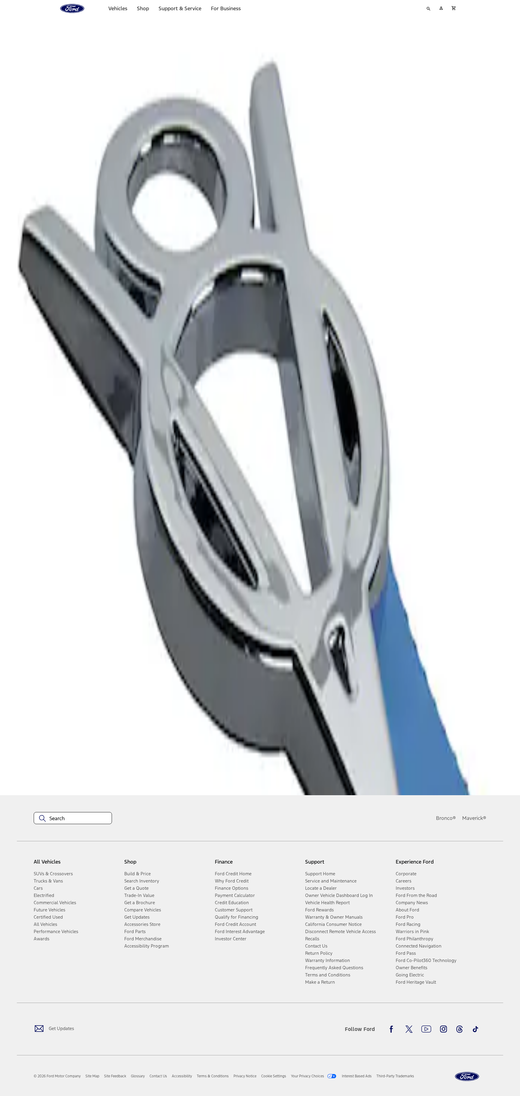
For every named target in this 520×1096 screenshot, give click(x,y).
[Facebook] (393, 1029)
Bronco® (446, 818)
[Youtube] (426, 1029)
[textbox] (73, 818)
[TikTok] (475, 1029)
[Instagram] (443, 1029)
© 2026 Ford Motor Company (57, 1076)
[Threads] (459, 1029)
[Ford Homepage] (467, 1076)
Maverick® (474, 818)
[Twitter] (409, 1029)
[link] (92, 1076)
